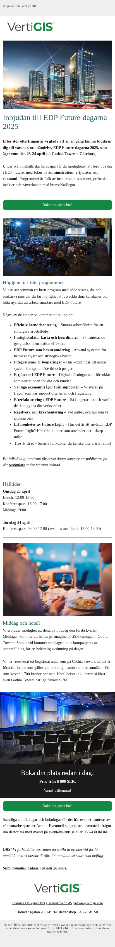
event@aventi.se (62, 832)
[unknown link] (57, 888)
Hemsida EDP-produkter (28, 903)
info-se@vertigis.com (88, 903)
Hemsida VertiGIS (59, 903)
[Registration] (57, 728)
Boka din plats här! (57, 205)
